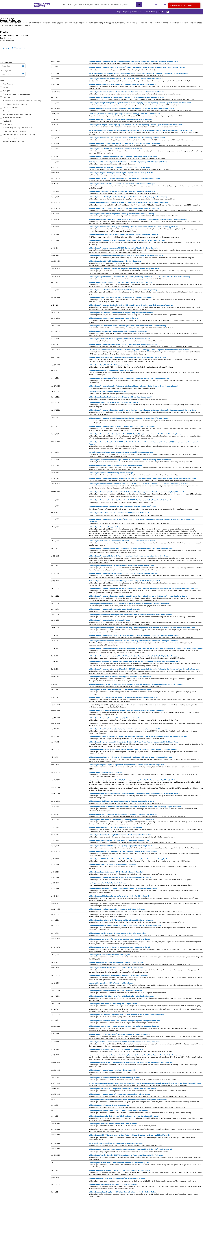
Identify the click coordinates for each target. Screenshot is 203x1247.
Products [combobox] (66, 5)
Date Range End (5, 71)
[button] (123, 12)
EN (165, 5)
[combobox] (102, 4)
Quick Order (150, 12)
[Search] (139, 4)
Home (1, 18)
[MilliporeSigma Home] (42, 5)
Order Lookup (137, 12)
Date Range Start (6, 62)
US (159, 5)
